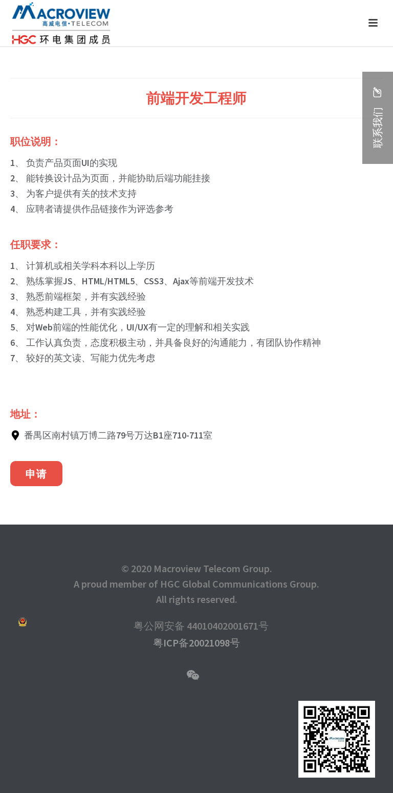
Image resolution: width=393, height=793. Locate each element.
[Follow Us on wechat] (193, 676)
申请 (36, 473)
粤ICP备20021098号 (196, 642)
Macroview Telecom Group (212, 568)
